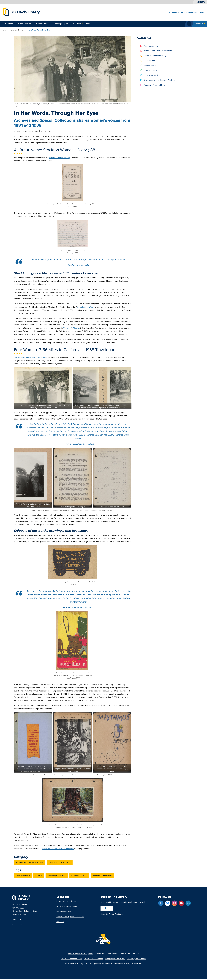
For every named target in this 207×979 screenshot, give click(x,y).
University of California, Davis (80, 953)
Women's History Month (102, 875)
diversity (38, 875)
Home (4, 30)
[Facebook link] (160, 903)
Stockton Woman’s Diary (59, 157)
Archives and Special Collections (30, 862)
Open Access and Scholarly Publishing (160, 80)
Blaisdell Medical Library (66, 906)
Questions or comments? (71, 959)
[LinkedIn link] (188, 903)
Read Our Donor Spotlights (112, 914)
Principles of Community (115, 959)
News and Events (16, 30)
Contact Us (17, 924)
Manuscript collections (57, 875)
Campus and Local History (60, 862)
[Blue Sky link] (167, 903)
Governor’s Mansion (71, 327)
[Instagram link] (174, 903)
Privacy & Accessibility (93, 959)
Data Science (149, 60)
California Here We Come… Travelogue (30, 357)
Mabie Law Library (64, 911)
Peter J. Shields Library (66, 901)
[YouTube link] (181, 903)
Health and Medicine (153, 75)
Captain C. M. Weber (86, 307)
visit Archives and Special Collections (58, 848)
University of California (136, 959)
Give (107, 908)
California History (23, 875)
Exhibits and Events (152, 65)
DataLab (60, 921)
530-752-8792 (18, 919)
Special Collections (79, 875)
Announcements (151, 45)
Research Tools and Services (156, 85)
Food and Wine (150, 70)
